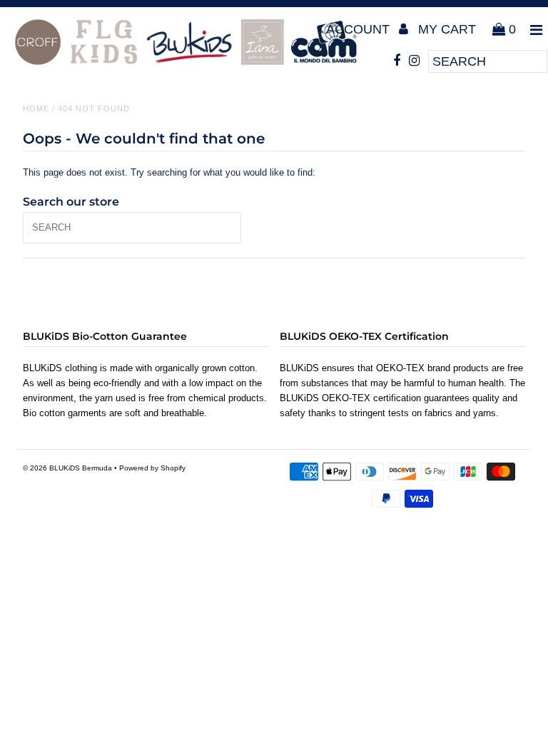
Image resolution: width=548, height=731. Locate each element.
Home (36, 108)
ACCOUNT (359, 29)
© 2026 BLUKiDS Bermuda (67, 468)
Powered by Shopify (152, 468)
